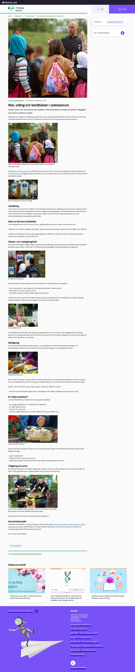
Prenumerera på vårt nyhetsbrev (20, 611)
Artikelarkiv (18, 16)
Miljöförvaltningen (74, 524)
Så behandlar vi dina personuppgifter (85, 642)
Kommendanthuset (24, 171)
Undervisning (29, 16)
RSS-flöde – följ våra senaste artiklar (84, 633)
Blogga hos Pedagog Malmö (81, 637)
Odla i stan (57, 171)
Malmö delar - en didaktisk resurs (83, 650)
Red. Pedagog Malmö (17, 554)
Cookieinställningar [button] (78, 654)
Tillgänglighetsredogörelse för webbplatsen (87, 646)
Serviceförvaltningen (61, 524)
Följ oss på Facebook (78, 667)
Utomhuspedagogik (15, 545)
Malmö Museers (15, 173)
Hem (9, 16)
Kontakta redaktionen (79, 629)
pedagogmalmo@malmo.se (33, 554)
